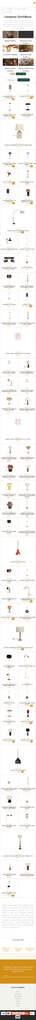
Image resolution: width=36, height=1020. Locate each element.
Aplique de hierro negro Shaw (9, 893)
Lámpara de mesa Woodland (9, 617)
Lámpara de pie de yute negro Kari (9, 201)
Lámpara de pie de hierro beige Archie (18, 230)
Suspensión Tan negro (9, 304)
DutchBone (10, 9)
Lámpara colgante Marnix (18, 770)
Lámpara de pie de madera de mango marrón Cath (18, 856)
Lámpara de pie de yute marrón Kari (9, 97)
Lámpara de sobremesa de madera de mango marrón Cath (9, 458)
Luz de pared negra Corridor (9, 667)
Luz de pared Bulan (27, 684)
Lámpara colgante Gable (18, 561)
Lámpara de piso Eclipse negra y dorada (9, 115)
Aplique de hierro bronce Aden (9, 599)
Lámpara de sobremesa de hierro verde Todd (9, 685)
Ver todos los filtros (23, 79)
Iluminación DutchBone (21, 9)
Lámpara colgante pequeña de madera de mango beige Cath (27, 532)
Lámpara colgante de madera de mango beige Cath (27, 514)
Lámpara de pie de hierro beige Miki (9, 875)
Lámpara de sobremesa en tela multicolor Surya (9, 514)
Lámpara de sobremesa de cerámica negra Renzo (9, 808)
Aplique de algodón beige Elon (27, 826)
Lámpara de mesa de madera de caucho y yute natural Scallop (27, 495)
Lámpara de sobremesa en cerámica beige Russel (18, 145)
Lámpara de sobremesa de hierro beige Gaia (27, 599)
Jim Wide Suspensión (27, 267)
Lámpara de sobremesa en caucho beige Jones (27, 372)
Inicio (3, 9)
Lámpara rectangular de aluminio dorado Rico (27, 875)
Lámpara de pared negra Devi (9, 249)
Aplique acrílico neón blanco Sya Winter (27, 391)
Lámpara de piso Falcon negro (27, 183)
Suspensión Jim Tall (9, 703)
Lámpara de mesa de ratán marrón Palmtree (9, 409)
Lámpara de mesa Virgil (27, 740)
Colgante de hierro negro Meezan (27, 703)
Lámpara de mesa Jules (27, 721)
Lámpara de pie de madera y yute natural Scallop (9, 324)
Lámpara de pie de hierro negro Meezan (9, 164)
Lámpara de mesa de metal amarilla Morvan (9, 495)
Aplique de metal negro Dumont (9, 532)
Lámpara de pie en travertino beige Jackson (27, 789)
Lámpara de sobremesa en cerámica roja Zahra (9, 477)
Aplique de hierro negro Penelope (9, 826)
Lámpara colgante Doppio (27, 580)
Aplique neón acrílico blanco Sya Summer (9, 372)
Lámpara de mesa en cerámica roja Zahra (27, 201)
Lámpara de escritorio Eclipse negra (27, 115)
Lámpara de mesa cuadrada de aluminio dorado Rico (27, 477)
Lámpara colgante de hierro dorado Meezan (9, 789)
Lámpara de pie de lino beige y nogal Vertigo (27, 324)
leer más (22, 28)
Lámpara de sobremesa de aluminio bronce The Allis (9, 391)
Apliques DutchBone (10, 41)
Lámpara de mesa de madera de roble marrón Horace (27, 409)
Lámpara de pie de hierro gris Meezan (27, 164)
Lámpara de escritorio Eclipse (9, 722)
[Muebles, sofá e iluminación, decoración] (18, 3)
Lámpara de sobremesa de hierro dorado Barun (27, 458)
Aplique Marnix (27, 304)
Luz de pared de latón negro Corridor (9, 287)
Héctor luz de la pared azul (27, 666)
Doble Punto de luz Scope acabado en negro (9, 268)
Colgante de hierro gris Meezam (27, 808)
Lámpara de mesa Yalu (9, 740)
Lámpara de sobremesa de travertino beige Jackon (18, 647)
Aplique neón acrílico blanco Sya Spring (18, 353)
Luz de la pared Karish (9, 182)
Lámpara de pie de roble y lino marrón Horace (27, 287)
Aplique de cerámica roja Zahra (9, 581)
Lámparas (13, 74)
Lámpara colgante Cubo (27, 249)
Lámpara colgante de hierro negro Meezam (27, 618)
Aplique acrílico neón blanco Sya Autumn (18, 439)
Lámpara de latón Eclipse (27, 96)
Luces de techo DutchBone (10, 54)
